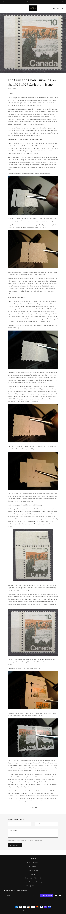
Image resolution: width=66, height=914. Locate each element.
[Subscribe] (33, 895)
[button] (4, 8)
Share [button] (11, 93)
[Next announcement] (63, 2)
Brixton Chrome (11, 910)
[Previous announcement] (3, 2)
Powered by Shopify (19, 910)
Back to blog (34, 808)
